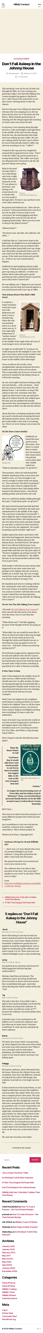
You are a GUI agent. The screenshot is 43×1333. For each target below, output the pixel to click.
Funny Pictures (8, 1283)
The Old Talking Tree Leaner (24, 609)
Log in (4, 1310)
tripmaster (15, 73)
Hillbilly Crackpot (21, 4)
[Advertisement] (21, 31)
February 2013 (8, 1252)
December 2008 (9, 1271)
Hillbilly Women (9, 1295)
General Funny (8, 1286)
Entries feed (7, 1313)
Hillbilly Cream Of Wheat (26, 1222)
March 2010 (7, 1259)
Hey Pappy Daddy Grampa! (25, 1227)
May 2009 (6, 1262)
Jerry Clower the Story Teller (15, 1173)
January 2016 (8, 1249)
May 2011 (6, 1256)
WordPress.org (9, 1319)
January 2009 (8, 1268)
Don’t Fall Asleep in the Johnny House (18, 1187)
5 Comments (23, 77)
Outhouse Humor (21, 58)
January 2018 (8, 1246)
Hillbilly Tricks (8, 1292)
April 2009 (7, 1265)
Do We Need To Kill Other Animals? (17, 1178)
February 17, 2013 (30, 73)
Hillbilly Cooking (9, 1289)
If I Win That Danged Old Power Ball (18, 1182)
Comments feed (9, 1316)
